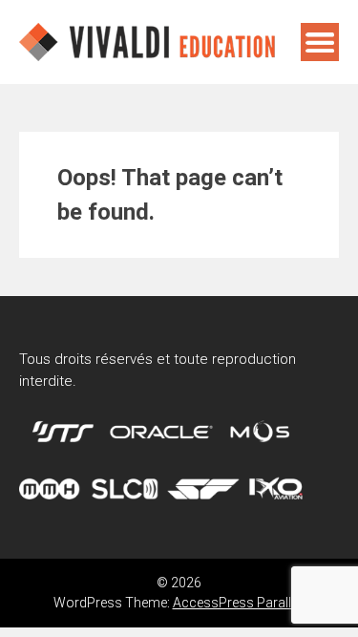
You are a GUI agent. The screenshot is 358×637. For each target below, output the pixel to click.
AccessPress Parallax (239, 602)
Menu (320, 42)
